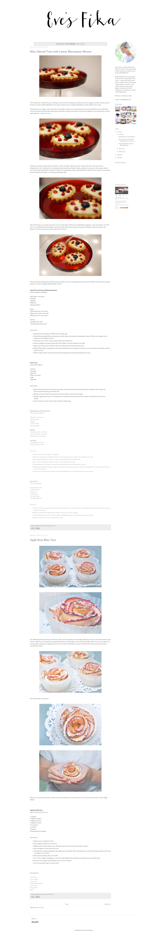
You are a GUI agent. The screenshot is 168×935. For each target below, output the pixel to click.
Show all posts (81, 44)
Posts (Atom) (40, 907)
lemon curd (41, 526)
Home (67, 904)
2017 (118, 132)
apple (35, 894)
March (121, 149)
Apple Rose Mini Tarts (43, 540)
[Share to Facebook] (37, 528)
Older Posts (107, 904)
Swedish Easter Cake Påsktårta (127, 137)
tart (53, 894)
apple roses (40, 894)
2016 (118, 155)
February (121, 151)
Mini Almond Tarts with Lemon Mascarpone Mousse (60, 52)
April (120, 134)
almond (36, 526)
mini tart (53, 526)
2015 (118, 158)
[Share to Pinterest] (39, 528)
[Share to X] (35, 528)
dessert (45, 894)
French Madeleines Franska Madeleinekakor (126, 144)
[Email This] (32, 528)
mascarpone (47, 526)
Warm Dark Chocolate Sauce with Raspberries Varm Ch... (127, 140)
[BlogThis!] (33, 528)
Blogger (91, 930)
